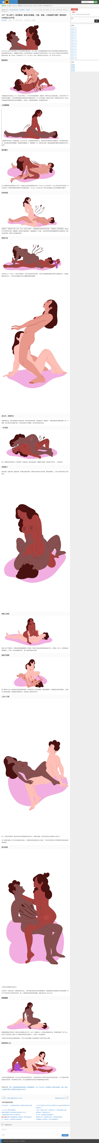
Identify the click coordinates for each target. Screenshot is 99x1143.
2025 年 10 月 (74, 43)
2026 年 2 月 (73, 37)
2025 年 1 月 (73, 57)
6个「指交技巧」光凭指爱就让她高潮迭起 (12, 1119)
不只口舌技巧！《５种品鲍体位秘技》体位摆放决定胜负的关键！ (17, 1105)
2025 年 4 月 (73, 52)
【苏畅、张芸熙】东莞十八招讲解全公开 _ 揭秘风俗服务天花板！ (51, 1110)
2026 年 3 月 (73, 35)
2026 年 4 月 (73, 34)
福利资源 (73, 70)
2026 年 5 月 (73, 32)
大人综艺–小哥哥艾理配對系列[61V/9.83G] (12, 1098)
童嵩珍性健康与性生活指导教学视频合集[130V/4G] (14, 1112)
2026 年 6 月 (73, 31)
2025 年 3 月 (73, 54)
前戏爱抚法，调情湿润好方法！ (43, 1112)
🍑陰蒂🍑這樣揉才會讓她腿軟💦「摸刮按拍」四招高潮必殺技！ (17, 1117)
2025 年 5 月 (73, 51)
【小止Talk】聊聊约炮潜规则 (8, 1110)
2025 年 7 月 (73, 48)
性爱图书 (73, 64)
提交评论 (66, 1135)
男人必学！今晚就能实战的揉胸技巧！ (45, 1114)
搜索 (72, 18)
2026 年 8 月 (73, 28)
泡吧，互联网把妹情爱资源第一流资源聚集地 (9, 2)
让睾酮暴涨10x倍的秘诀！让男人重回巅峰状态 (47, 1119)
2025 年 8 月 (73, 46)
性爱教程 (73, 66)
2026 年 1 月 (73, 38)
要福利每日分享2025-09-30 (61, 1098)
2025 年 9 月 (73, 45)
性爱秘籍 (28, 9)
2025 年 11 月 (74, 41)
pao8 (10, 20)
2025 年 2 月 (73, 55)
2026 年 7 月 (73, 29)
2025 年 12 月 (74, 40)
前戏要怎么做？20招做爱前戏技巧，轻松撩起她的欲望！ (49, 1117)
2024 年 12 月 (74, 58)
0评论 (34, 20)
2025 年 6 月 (73, 49)
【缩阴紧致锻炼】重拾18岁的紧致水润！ (11, 1114)
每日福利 (73, 69)
